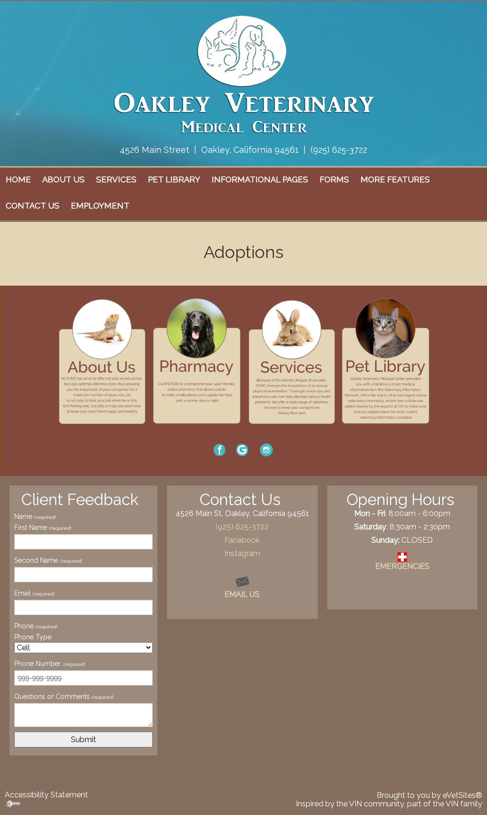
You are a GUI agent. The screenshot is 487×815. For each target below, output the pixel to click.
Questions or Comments (63, 696)
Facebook (242, 540)
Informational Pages (260, 179)
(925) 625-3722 (339, 150)
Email (34, 593)
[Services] (291, 360)
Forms (334, 179)
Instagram (242, 553)
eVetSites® (462, 795)
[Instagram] (266, 449)
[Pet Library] (385, 361)
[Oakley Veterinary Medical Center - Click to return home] (243, 73)
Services (116, 179)
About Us (63, 179)
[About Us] (102, 360)
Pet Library (174, 179)
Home (18, 179)
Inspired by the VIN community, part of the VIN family (389, 803)
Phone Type (32, 637)
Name (35, 516)
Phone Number (49, 663)
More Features (395, 179)
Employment (100, 205)
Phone (35, 626)
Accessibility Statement (46, 794)
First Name (42, 527)
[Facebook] (219, 449)
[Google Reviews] (241, 449)
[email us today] (242, 581)
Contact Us (32, 205)
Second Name (48, 560)
